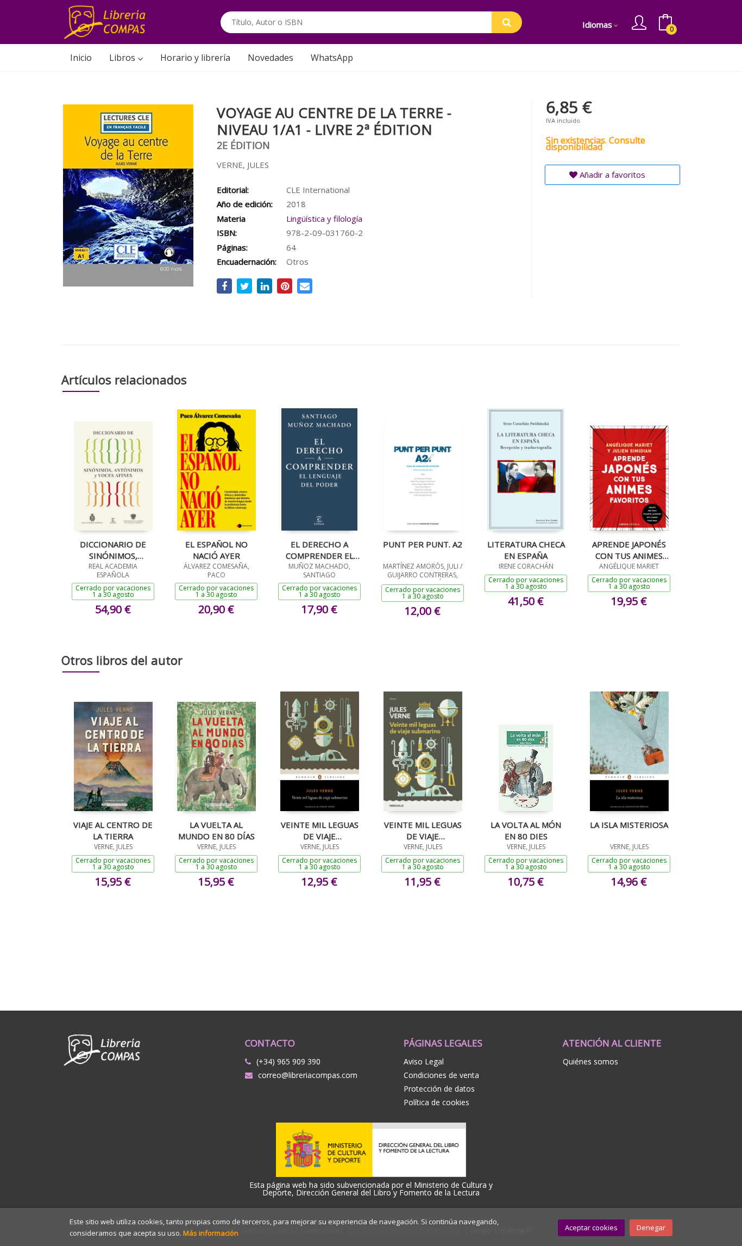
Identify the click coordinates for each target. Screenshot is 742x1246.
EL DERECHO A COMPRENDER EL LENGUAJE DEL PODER (320, 549)
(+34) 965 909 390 (288, 1061)
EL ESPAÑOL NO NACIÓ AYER (216, 549)
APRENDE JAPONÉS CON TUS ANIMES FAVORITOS (629, 549)
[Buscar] (507, 22)
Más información (210, 1233)
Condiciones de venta (441, 1075)
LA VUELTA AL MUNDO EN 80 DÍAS (216, 830)
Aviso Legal (424, 1061)
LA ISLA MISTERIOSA (629, 824)
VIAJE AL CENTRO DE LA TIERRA (113, 830)
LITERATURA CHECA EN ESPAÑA (526, 549)
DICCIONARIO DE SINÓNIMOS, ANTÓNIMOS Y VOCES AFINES (113, 549)
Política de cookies (436, 1102)
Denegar (651, 1227)
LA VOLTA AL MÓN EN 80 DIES (526, 830)
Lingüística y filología (324, 218)
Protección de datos (439, 1088)
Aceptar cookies (591, 1227)
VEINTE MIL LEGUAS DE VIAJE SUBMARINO (320, 830)
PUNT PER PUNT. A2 (422, 544)
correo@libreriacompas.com (307, 1075)
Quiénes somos (590, 1061)
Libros (123, 58)
